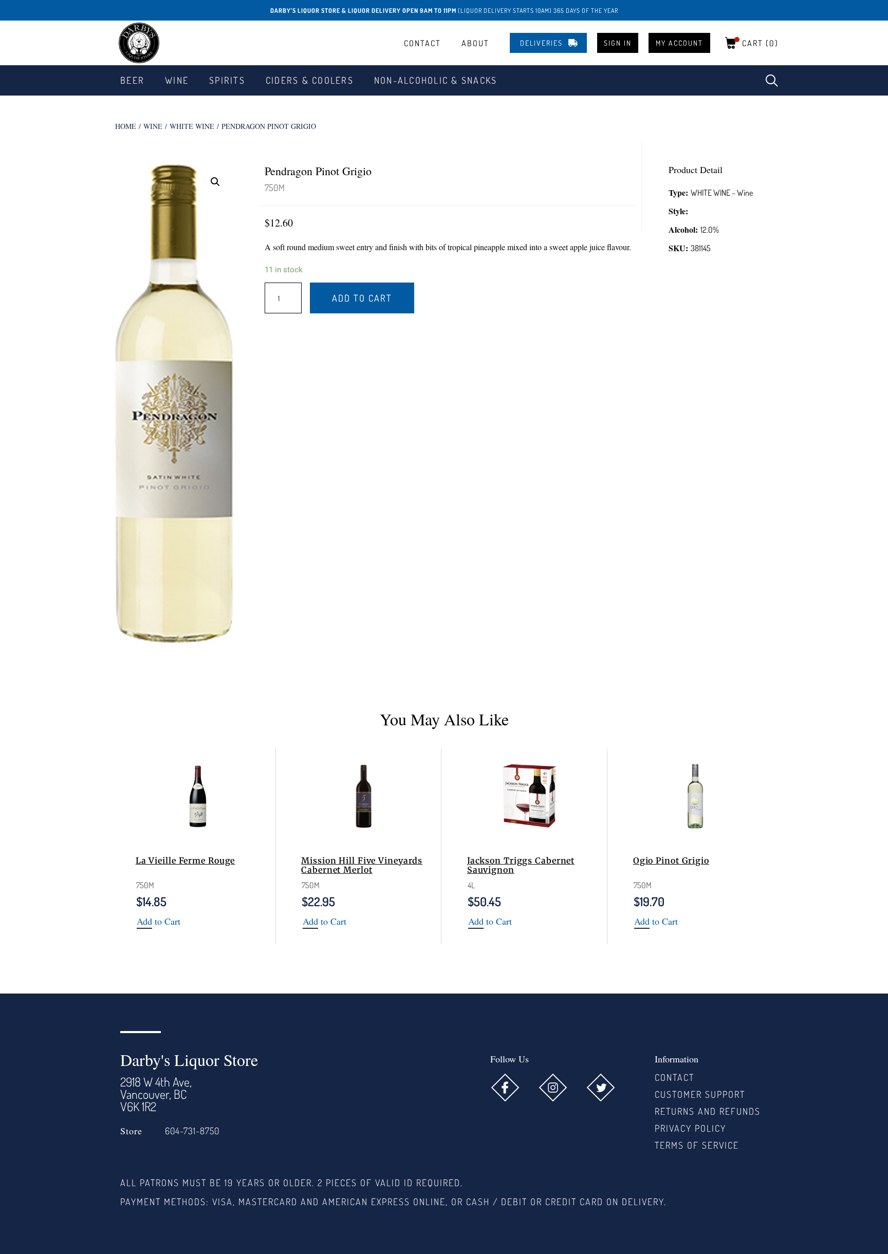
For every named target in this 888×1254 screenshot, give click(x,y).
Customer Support (700, 1094)
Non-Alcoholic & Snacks (435, 80)
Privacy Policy (690, 1128)
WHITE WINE (192, 126)
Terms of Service (697, 1145)
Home (125, 126)
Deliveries (541, 43)
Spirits (227, 80)
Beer (132, 80)
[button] (772, 80)
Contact (422, 43)
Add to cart (362, 298)
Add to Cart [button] (158, 921)
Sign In (618, 43)
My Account (679, 43)
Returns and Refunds (708, 1111)
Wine (177, 80)
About (475, 43)
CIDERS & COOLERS (310, 80)
